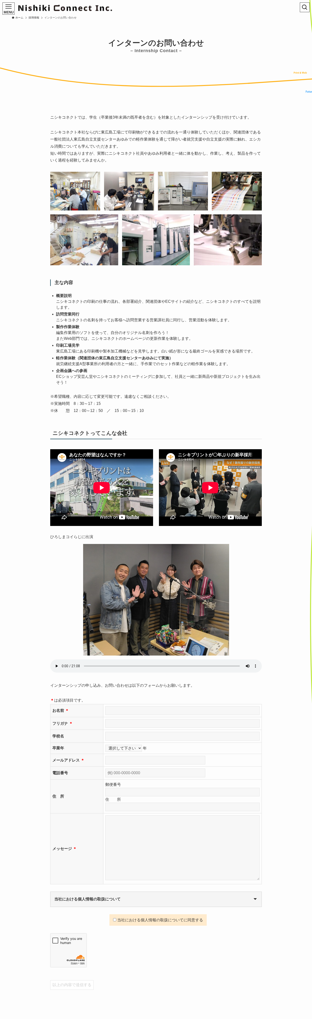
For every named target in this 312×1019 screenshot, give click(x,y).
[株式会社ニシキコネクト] (65, 8)
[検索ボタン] (305, 7)
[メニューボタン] (8, 8)
